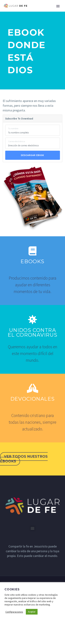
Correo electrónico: (16, 141)
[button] (33, 528)
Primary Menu (58, 6)
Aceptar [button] (31, 611)
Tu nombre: (13, 128)
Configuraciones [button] (14, 611)
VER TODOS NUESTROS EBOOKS (24, 458)
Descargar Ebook (32, 155)
